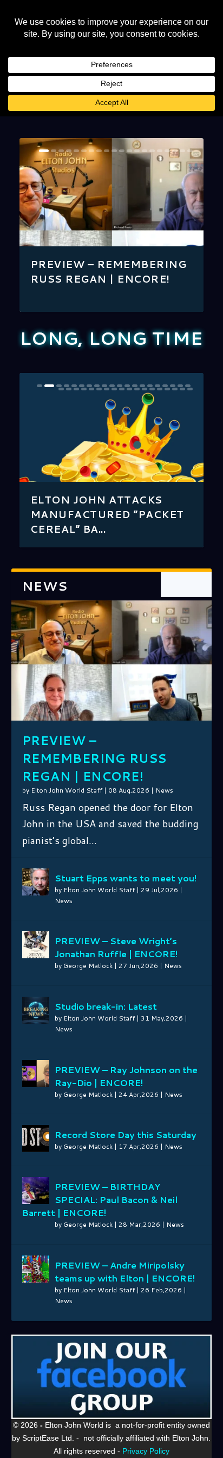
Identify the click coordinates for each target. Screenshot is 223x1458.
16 (159, 150)
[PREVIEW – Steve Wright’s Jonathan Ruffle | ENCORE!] (35, 944)
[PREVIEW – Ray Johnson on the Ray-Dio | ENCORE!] (35, 1073)
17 (167, 150)
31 (137, 389)
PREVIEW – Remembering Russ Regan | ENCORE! (108, 271)
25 (91, 389)
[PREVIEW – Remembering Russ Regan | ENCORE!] (111, 660)
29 (121, 389)
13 (137, 150)
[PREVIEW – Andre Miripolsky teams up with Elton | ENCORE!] (35, 1269)
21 (61, 389)
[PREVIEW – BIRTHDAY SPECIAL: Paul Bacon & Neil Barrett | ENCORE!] (35, 1190)
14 (144, 150)
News (164, 790)
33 (152, 389)
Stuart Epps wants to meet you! (125, 878)
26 (99, 389)
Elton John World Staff (66, 790)
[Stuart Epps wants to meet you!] (35, 881)
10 (114, 150)
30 (129, 389)
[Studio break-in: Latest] (35, 1010)
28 (114, 389)
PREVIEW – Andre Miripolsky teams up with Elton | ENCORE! (125, 1271)
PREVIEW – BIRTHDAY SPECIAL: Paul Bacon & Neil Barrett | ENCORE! (100, 1199)
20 (190, 150)
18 (175, 150)
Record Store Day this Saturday (125, 1134)
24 (84, 389)
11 (121, 150)
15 (152, 150)
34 (159, 389)
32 (144, 389)
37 (182, 389)
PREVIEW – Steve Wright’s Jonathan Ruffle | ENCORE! (116, 947)
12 (129, 150)
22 (68, 389)
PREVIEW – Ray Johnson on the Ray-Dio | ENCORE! (126, 1076)
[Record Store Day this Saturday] (35, 1138)
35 (167, 389)
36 (175, 389)
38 (190, 389)
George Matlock (88, 965)
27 (106, 389)
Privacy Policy (145, 1451)
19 (182, 150)
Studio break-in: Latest (106, 1006)
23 (76, 389)
